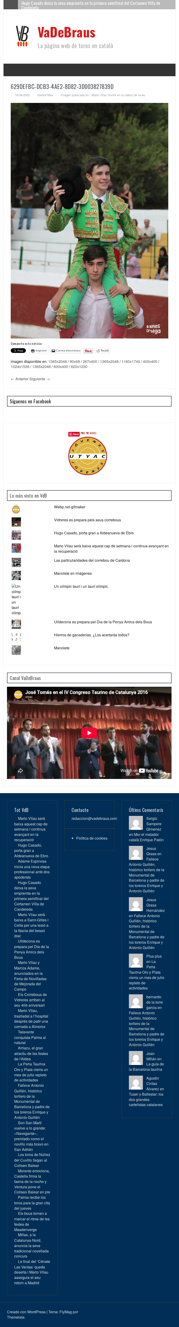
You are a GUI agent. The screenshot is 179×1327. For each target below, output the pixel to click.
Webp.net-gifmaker (69, 506)
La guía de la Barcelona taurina (146, 1066)
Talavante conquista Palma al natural (30, 1037)
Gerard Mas (45, 95)
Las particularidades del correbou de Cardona (92, 560)
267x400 (90, 361)
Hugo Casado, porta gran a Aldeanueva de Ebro (94, 532)
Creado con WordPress (26, 1311)
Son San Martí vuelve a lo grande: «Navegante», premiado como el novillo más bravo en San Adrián (31, 1136)
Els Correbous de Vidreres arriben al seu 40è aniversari (30, 1000)
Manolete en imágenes (73, 573)
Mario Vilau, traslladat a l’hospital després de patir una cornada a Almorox (31, 1018)
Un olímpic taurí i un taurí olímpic (81, 586)
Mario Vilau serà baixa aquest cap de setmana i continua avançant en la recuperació (111, 548)
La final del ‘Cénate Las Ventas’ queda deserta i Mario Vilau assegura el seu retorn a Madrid (32, 1272)
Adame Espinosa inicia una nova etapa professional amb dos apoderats (32, 869)
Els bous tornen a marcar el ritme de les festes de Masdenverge (32, 1221)
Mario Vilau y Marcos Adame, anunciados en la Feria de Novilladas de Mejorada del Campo (30, 976)
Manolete (61, 647)
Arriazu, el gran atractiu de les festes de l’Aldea (31, 1053)
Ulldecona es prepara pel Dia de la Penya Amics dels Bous (103, 621)
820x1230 (79, 366)
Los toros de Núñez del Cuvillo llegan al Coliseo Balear (32, 1160)
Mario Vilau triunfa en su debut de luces (118, 95)
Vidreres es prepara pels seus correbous (87, 519)
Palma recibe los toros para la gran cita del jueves (32, 1203)
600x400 (61, 366)
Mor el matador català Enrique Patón (146, 837)
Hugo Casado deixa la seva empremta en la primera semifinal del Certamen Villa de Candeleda (31, 896)
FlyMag (65, 1311)
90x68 (75, 361)
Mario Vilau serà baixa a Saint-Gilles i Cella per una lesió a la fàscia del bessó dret (90, 4)
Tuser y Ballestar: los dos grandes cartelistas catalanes (146, 1099)
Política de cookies (91, 838)
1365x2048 (57, 361)
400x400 (150, 361)
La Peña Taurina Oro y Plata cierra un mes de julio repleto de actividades (31, 1072)
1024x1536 (20, 366)
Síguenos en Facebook (30, 401)
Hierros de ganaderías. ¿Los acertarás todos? (91, 634)
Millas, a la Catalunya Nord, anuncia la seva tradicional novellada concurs (31, 1245)
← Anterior (19, 378)
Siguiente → (39, 378)
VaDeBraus (67, 31)
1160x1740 (130, 361)
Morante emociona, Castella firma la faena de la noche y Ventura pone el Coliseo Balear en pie (32, 1181)
